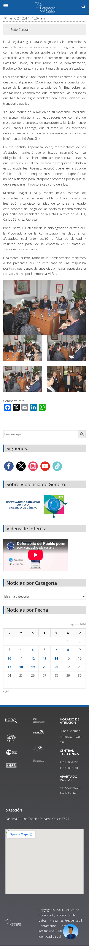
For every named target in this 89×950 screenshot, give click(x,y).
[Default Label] (45, 466)
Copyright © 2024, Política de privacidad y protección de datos (58, 915)
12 (33, 658)
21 (56, 667)
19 (33, 667)
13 (44, 658)
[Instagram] (33, 466)
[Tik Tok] (57, 466)
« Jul (6, 691)
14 (56, 658)
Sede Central (20, 30)
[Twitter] (21, 466)
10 (9, 658)
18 (21, 667)
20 (44, 667)
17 (9, 667)
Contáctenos (47, 926)
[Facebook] (9, 466)
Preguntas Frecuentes (65, 920)
